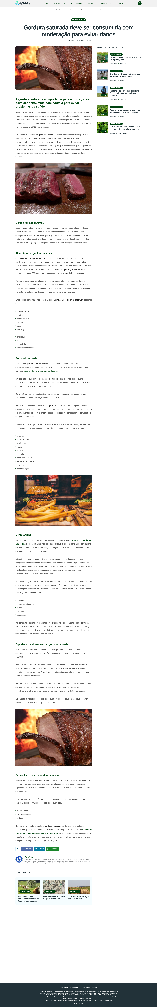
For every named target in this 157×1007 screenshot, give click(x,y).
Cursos (120, 3)
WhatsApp (54, 849)
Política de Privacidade (69, 988)
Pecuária (91, 3)
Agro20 (55, 10)
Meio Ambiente (76, 3)
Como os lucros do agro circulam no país (78, 897)
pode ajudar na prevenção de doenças (41, 371)
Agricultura (42, 3)
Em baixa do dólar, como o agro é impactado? (54, 897)
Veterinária (106, 3)
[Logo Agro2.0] (22, 3)
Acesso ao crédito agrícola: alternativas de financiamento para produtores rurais (28, 898)
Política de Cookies (89, 988)
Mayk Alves (70, 40)
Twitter (42, 849)
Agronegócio (59, 3)
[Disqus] (78, 938)
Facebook (29, 849)
